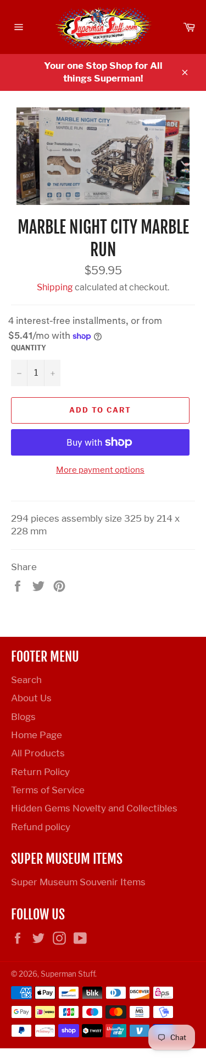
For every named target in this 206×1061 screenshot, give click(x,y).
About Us (31, 697)
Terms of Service (48, 789)
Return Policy (40, 771)
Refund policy (40, 826)
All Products (38, 753)
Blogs (23, 716)
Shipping (55, 287)
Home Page (36, 734)
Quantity (28, 348)
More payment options (100, 470)
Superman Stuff (68, 974)
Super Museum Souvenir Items (78, 881)
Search (26, 679)
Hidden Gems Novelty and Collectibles (94, 808)
